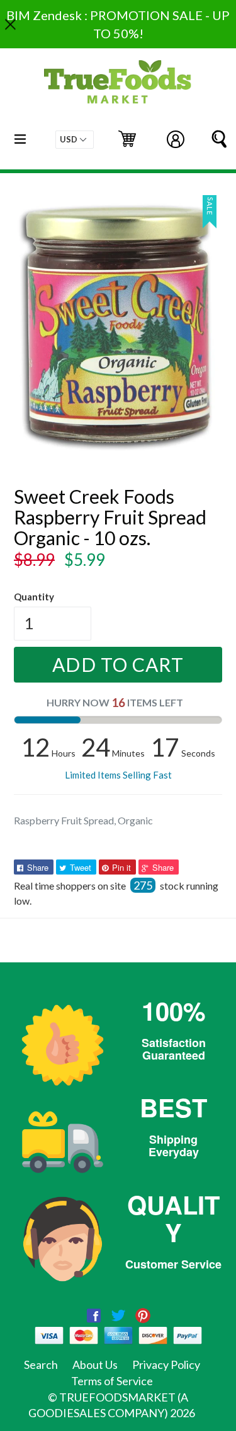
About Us (95, 1364)
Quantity (34, 596)
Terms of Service (112, 1381)
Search (41, 1364)
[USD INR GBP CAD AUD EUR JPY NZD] (74, 139)
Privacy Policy (166, 1364)
